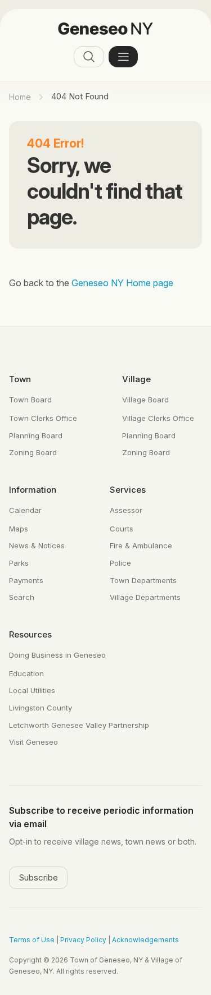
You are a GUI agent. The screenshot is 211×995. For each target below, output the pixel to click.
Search (21, 597)
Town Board (30, 399)
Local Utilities (32, 690)
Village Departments (145, 597)
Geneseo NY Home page (122, 282)
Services (128, 489)
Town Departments (143, 580)
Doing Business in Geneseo (57, 654)
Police (120, 562)
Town (20, 379)
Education (26, 673)
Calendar (25, 510)
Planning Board (35, 435)
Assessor (126, 510)
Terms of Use (32, 940)
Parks (19, 562)
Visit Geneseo (33, 741)
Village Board (145, 399)
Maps (18, 528)
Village (136, 379)
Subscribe (38, 877)
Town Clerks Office (43, 418)
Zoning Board (33, 452)
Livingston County (40, 707)
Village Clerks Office (158, 418)
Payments (26, 580)
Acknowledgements (145, 940)
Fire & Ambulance (141, 545)
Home (20, 97)
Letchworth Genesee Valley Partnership (79, 725)
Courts (121, 528)
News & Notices (37, 545)
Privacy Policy (83, 940)
